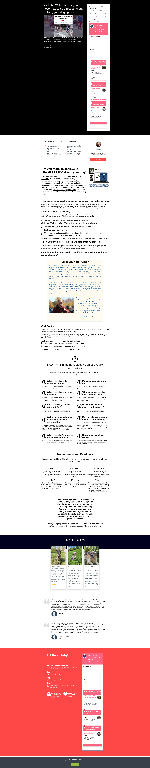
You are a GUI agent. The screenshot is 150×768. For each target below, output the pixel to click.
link (101, 459)
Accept (75, 764)
